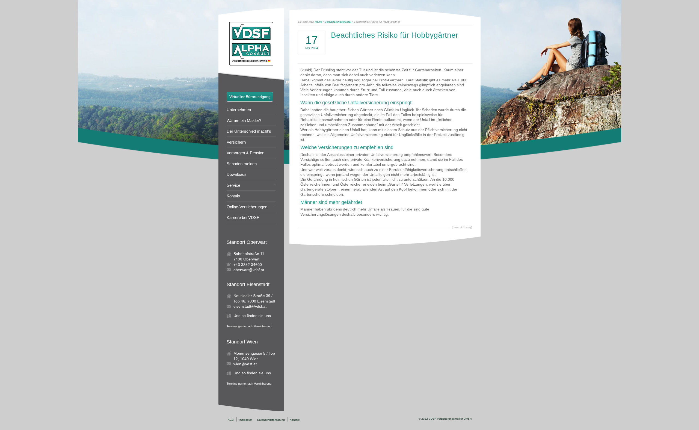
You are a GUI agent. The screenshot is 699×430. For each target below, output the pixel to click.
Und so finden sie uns (252, 315)
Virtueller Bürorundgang (250, 96)
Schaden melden (242, 163)
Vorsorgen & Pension (245, 152)
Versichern (236, 142)
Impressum (245, 419)
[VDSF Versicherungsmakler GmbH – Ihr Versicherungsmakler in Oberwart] (251, 64)
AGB (231, 419)
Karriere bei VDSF (243, 217)
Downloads (237, 174)
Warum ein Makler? (244, 120)
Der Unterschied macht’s (249, 131)
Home (318, 21)
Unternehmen (239, 109)
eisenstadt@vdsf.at (249, 306)
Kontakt (233, 196)
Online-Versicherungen (247, 206)
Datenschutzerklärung (271, 419)
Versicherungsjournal (338, 21)
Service (233, 185)
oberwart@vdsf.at (248, 270)
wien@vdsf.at (245, 364)
